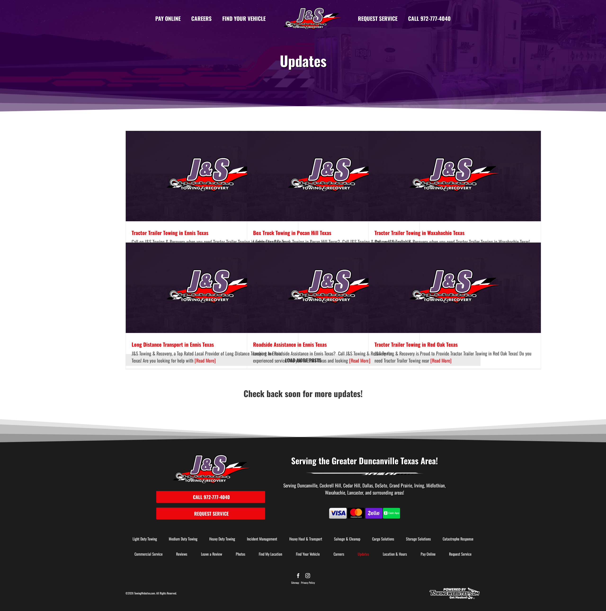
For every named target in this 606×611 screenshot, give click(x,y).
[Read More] (204, 360)
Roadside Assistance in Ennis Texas (290, 344)
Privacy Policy (308, 582)
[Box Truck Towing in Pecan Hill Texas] (333, 176)
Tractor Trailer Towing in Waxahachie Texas (419, 232)
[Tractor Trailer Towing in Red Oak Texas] (455, 288)
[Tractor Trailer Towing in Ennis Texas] (212, 176)
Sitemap (295, 582)
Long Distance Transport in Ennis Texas (173, 344)
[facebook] (298, 575)
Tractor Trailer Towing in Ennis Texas (170, 232)
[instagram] (307, 575)
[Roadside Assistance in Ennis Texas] (333, 288)
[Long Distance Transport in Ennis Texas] (212, 288)
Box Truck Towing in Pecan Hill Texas (292, 232)
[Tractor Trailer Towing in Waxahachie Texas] (455, 176)
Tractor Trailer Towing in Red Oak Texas (416, 344)
